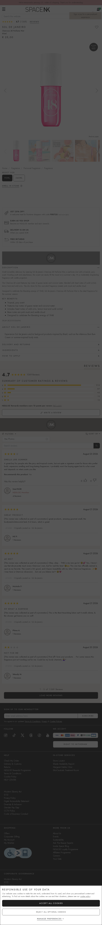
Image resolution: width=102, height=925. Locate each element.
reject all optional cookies (51, 912)
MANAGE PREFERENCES (49, 918)
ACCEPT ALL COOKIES (51, 903)
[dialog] (51, 905)
